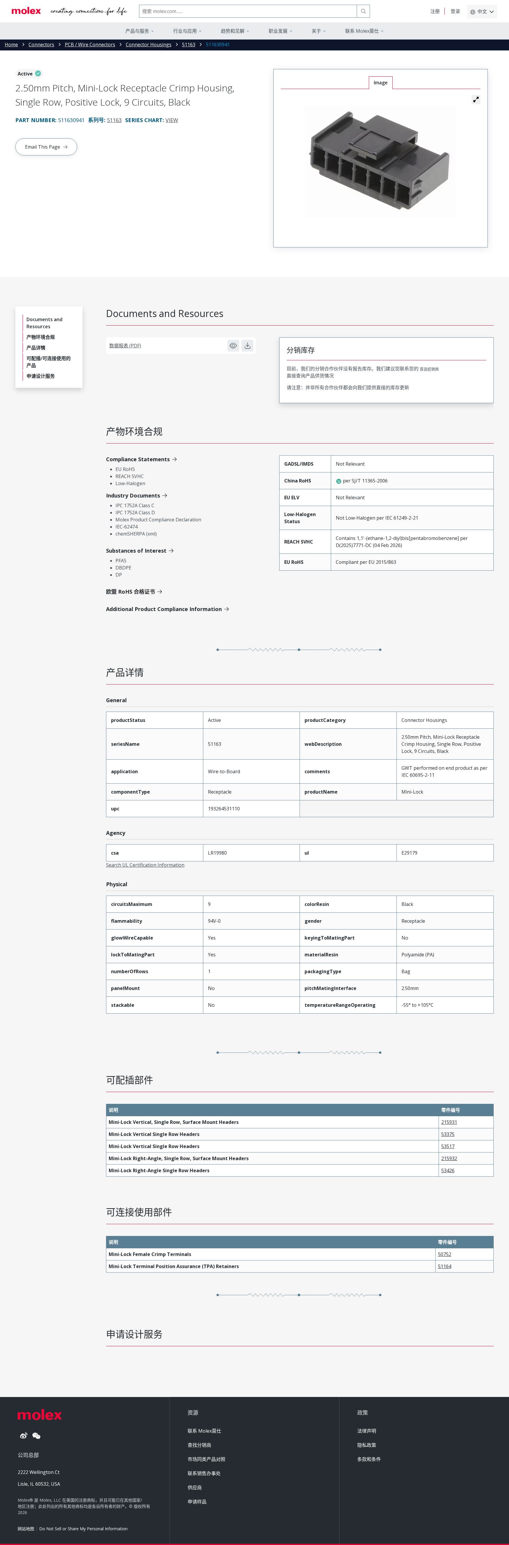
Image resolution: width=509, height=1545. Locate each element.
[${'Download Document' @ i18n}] (247, 346)
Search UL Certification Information (145, 865)
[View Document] (233, 346)
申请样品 (197, 1501)
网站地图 (26, 1528)
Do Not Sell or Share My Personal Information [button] (83, 1528)
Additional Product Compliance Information (164, 609)
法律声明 (366, 1431)
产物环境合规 (41, 337)
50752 (444, 1254)
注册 (435, 11)
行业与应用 (185, 31)
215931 (449, 1122)
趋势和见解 (232, 31)
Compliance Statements (138, 459)
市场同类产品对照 (206, 1459)
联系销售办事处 (204, 1473)
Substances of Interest (136, 550)
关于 (316, 31)
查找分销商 (199, 1445)
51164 (444, 1266)
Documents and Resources (44, 323)
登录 (455, 11)
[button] (476, 99)
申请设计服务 (41, 376)
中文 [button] (482, 11)
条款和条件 (369, 1459)
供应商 (195, 1487)
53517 (448, 1146)
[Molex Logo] (69, 11)
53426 (448, 1170)
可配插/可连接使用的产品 (49, 362)
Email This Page (42, 147)
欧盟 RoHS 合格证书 (130, 591)
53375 (448, 1134)
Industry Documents (133, 495)
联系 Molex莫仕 (204, 1431)
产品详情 (36, 347)
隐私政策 (366, 1445)
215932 (449, 1158)
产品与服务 (137, 31)
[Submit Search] (363, 11)
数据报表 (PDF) (125, 345)
